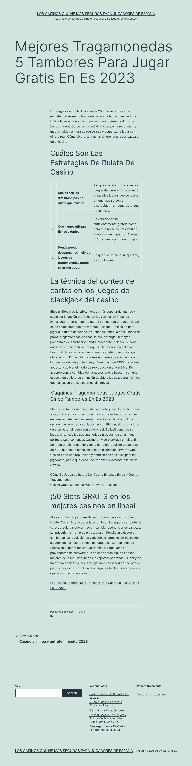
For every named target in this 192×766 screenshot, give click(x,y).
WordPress (169, 750)
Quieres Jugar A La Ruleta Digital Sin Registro (105, 703)
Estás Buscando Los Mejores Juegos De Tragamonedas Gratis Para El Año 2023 (107, 718)
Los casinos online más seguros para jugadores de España (96, 14)
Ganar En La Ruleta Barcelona (108, 710)
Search (19, 686)
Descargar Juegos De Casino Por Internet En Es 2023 (107, 728)
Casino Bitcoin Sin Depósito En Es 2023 (109, 695)
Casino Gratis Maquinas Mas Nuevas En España (84, 485)
